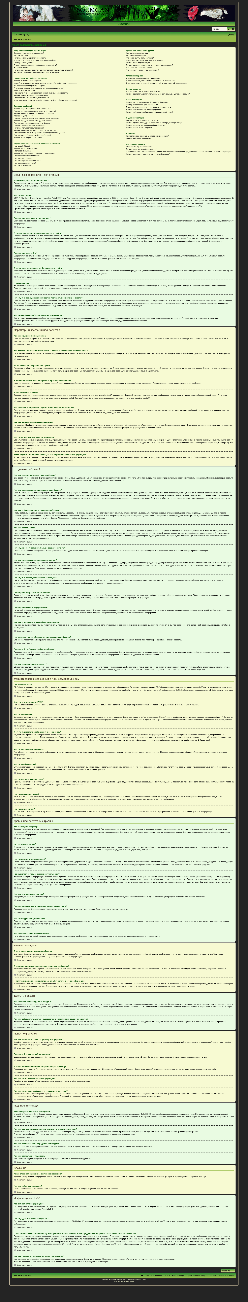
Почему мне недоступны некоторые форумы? (33, 123)
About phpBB (47, 1209)
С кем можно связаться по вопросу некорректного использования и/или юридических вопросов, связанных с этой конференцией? (179, 152)
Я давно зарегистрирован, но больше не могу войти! (35, 65)
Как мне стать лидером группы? (139, 63)
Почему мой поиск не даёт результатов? (142, 105)
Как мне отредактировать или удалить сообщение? (35, 111)
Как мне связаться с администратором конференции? (148, 154)
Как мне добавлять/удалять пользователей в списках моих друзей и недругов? (158, 94)
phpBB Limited (94, 1206)
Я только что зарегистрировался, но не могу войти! (35, 60)
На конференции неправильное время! (30, 86)
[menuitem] (26, 35)
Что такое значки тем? (23, 166)
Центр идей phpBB (157, 1221)
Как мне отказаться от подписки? (139, 128)
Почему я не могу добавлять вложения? (30, 126)
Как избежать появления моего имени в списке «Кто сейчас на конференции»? (46, 83)
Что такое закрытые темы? (25, 163)
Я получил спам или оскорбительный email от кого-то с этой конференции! (156, 83)
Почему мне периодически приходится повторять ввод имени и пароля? (43, 70)
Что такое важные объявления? (27, 156)
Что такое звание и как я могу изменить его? (32, 98)
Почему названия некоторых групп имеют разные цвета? (149, 65)
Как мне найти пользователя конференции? (144, 110)
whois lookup (180, 1236)
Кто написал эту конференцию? (139, 147)
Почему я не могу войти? (24, 63)
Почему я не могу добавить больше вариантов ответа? (36, 118)
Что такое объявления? (23, 158)
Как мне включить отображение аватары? (31, 95)
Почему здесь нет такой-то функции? (141, 149)
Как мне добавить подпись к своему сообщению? (34, 113)
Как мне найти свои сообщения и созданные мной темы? (149, 112)
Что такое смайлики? (22, 151)
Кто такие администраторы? (138, 53)
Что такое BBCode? (22, 146)
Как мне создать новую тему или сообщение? (32, 109)
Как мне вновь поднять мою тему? (28, 138)
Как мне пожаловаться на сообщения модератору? (35, 130)
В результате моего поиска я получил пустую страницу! (148, 107)
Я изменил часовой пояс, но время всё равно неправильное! (38, 88)
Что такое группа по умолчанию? (139, 68)
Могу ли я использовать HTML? (26, 148)
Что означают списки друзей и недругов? (143, 92)
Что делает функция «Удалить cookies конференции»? (36, 72)
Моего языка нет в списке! (24, 91)
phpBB (145, 398)
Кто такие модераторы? (136, 56)
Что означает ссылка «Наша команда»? (142, 70)
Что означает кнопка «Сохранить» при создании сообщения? (39, 133)
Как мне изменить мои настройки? (28, 81)
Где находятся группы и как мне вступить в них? (145, 60)
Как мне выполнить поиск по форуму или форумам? (147, 102)
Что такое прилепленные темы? (27, 161)
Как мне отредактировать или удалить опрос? (33, 121)
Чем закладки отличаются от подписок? (142, 120)
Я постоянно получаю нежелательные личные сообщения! (150, 81)
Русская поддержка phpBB (124, 1281)
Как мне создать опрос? (23, 116)
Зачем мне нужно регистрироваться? (29, 53)
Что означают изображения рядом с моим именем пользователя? (41, 93)
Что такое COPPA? (21, 56)
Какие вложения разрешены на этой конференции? (147, 136)
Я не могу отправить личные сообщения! (143, 78)
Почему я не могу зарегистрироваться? (30, 58)
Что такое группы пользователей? (140, 58)
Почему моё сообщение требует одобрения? (32, 135)
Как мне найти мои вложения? (138, 138)
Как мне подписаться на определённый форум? (145, 125)
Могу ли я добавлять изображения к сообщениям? (34, 153)
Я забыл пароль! (21, 68)
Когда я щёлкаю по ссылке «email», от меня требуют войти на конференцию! (45, 100)
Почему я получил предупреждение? (29, 128)
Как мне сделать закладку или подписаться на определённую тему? (154, 123)
